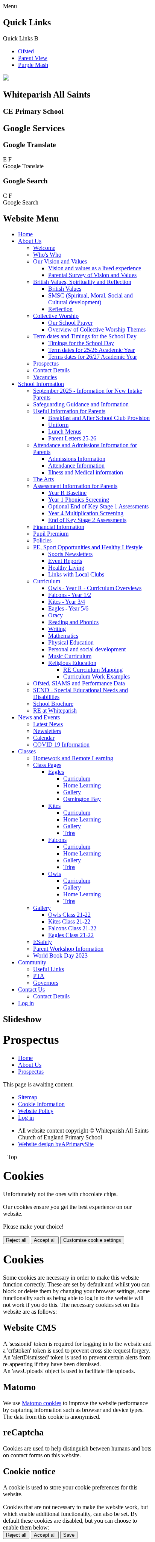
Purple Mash (33, 65)
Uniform (58, 425)
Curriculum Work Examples (96, 676)
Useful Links (48, 969)
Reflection (60, 309)
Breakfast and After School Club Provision (99, 418)
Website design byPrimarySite (56, 1144)
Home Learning (82, 785)
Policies (42, 540)
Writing (57, 629)
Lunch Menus (64, 431)
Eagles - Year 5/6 (68, 608)
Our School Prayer (70, 322)
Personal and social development (87, 649)
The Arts (43, 479)
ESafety (42, 942)
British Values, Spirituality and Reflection (82, 282)
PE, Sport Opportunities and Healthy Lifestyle (88, 547)
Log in (26, 1003)
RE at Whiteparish (55, 710)
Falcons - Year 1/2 (69, 595)
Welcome (44, 248)
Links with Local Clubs (76, 574)
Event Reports (65, 561)
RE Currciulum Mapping (93, 669)
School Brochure (53, 703)
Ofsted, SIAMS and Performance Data (79, 683)
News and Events (39, 717)
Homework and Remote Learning (73, 758)
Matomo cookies (41, 1403)
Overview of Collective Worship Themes (97, 329)
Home (25, 234)
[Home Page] (6, 78)
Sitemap (27, 1097)
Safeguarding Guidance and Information (81, 404)
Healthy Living (66, 567)
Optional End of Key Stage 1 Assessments (98, 506)
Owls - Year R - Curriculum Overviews (94, 588)
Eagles (56, 772)
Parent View (32, 58)
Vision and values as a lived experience (94, 268)
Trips (69, 833)
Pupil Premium (50, 533)
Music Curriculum (69, 656)
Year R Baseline (67, 493)
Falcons (57, 840)
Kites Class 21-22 (69, 921)
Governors (45, 982)
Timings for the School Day (81, 343)
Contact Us (31, 989)
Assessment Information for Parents (75, 486)
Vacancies (45, 377)
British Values (64, 288)
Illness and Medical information (85, 472)
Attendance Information (76, 465)
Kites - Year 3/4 (66, 601)
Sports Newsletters (70, 554)
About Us (29, 241)
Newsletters (47, 731)
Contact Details (51, 370)
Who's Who (47, 254)
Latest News (48, 724)
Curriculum (46, 581)
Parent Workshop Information (68, 948)
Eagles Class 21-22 (71, 935)
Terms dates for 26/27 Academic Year (92, 356)
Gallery (72, 792)
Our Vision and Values (60, 261)
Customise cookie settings (92, 1240)
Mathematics (63, 635)
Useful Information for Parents (69, 411)
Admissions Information (76, 459)
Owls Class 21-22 (69, 914)
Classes (27, 751)
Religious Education (72, 663)
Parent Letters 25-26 (72, 438)
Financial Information (58, 527)
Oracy (55, 615)
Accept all (45, 1240)
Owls (54, 874)
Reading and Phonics (73, 622)
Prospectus (46, 363)
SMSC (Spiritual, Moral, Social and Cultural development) (90, 298)
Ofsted (26, 51)
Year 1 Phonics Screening (78, 499)
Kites (54, 806)
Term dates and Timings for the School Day (85, 336)
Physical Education (71, 642)
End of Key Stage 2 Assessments (87, 520)
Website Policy (35, 1111)
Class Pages (47, 765)
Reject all (16, 1240)
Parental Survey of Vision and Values (92, 275)
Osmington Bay (82, 799)
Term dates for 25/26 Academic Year (91, 350)
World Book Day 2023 (60, 955)
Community (32, 962)
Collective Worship (56, 316)
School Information (41, 384)
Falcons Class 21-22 (72, 928)
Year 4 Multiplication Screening (85, 513)
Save (68, 1535)
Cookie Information (41, 1104)
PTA (38, 976)
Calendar (44, 738)
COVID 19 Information (61, 744)
